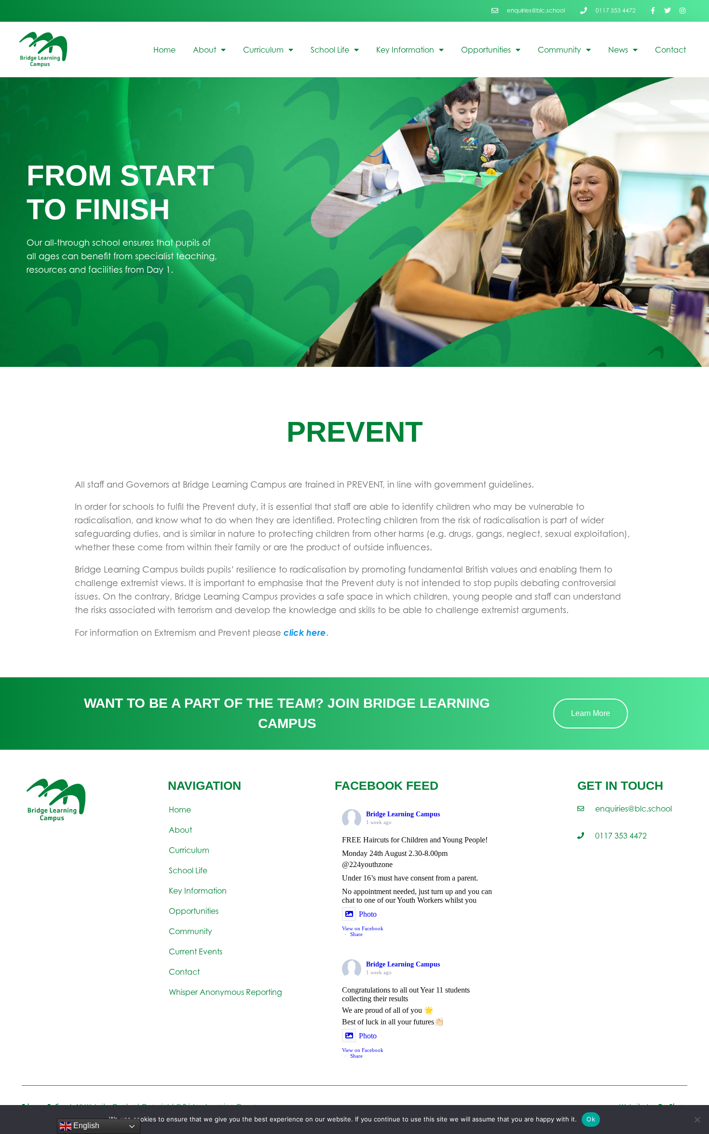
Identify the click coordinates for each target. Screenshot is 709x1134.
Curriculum (263, 50)
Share (356, 934)
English (85, 1125)
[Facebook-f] (652, 10)
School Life (330, 50)
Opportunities (486, 50)
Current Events (195, 951)
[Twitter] (667, 10)
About (204, 50)
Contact (670, 50)
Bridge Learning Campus (403, 814)
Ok (590, 1119)
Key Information (405, 50)
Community (559, 50)
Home (164, 50)
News (618, 50)
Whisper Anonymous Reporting (225, 992)
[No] (697, 1119)
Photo (368, 914)
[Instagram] (682, 10)
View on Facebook (362, 928)
